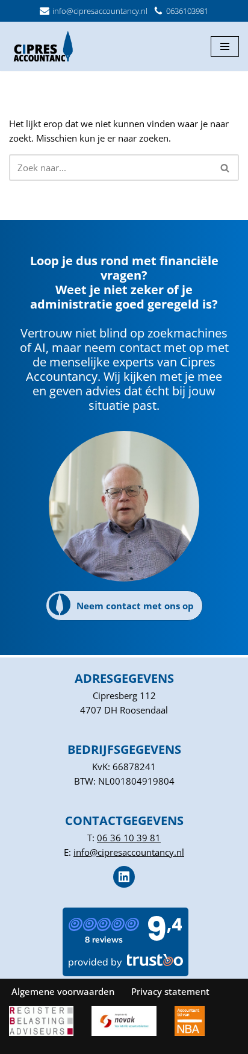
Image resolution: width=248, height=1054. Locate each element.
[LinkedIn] (124, 876)
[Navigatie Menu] (225, 46)
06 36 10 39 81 (129, 837)
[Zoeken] (225, 167)
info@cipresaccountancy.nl (99, 10)
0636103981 (187, 10)
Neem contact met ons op (135, 606)
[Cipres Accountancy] (45, 46)
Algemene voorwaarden (62, 991)
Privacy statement (170, 991)
